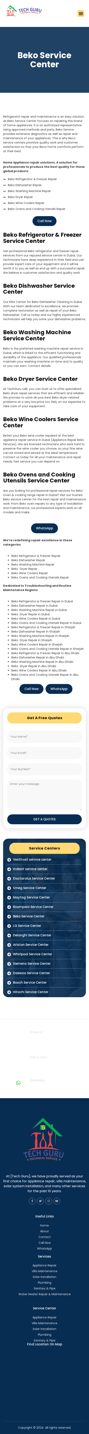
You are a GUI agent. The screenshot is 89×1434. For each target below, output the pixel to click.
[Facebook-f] (32, 1201)
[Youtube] (56, 1201)
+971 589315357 (42, 1062)
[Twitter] (40, 1201)
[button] (80, 13)
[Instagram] (48, 1201)
